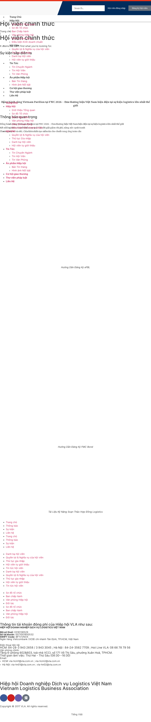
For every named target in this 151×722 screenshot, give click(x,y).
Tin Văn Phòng (20, 73)
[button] (101, 14)
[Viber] (18, 698)
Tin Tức (14, 63)
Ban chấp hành (14, 596)
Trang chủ (11, 522)
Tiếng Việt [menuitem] (77, 714)
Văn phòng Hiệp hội (23, 34)
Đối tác (10, 603)
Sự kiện (10, 529)
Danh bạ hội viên (15, 553)
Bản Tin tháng (19, 81)
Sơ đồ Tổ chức (20, 27)
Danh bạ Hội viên (21, 56)
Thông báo (12, 525)
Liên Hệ (14, 95)
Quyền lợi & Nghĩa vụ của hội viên (30, 49)
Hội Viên (14, 45)
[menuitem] (65, 8)
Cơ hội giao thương (21, 88)
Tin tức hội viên (14, 568)
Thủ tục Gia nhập (21, 52)
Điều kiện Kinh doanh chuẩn (27, 41)
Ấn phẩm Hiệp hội (20, 77)
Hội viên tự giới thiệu (23, 59)
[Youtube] (11, 698)
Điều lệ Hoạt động (22, 38)
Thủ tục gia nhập (15, 560)
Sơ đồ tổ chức (14, 592)
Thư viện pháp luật (20, 92)
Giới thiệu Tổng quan (23, 24)
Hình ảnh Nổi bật (21, 84)
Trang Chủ (15, 17)
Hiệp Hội (14, 20)
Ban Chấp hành (20, 31)
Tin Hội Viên (18, 70)
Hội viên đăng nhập (116, 8)
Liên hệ (10, 532)
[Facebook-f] (3, 698)
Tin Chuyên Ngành (22, 66)
